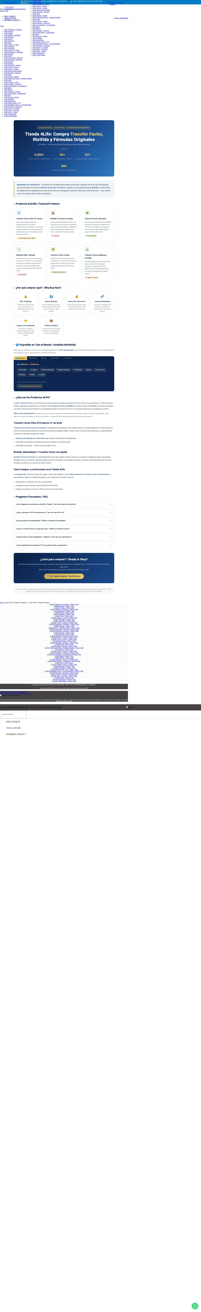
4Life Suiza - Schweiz (11, 110)
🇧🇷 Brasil (42, 374)
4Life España (8, 61)
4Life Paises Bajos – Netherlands (43, 32)
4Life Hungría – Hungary (40, 12)
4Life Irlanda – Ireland (39, 16)
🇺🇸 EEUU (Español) (47, 370)
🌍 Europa (33, 358)
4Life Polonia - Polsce (11, 97)
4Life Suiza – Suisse (39, 51)
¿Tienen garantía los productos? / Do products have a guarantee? (41, 545)
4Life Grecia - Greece (11, 69)
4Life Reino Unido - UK (12, 103)
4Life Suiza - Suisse (10, 112)
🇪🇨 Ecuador (22, 370)
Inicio (2, 602)
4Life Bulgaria (9, 41)
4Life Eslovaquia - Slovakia (13, 58)
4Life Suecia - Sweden (11, 108)
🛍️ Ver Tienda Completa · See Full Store (64, 576)
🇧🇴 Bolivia (22, 374)
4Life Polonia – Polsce (39, 36)
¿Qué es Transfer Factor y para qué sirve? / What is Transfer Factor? (43, 529)
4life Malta (36, 27)
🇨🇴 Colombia (77, 370)
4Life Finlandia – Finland (40, 4)
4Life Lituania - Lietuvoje (12, 84)
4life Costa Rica (9, 48)
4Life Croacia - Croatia (11, 50)
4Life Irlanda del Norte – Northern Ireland (46, 17)
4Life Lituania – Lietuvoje (41, 23)
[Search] (198, 714)
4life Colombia (9, 46)
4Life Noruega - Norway (12, 92)
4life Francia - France (11, 67)
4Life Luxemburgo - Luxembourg (15, 86)
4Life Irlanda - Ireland (11, 76)
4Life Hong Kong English (41, 10)
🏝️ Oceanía (67, 358)
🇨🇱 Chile (32, 374)
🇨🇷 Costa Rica (100, 370)
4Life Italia (36, 19)
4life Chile (7, 43)
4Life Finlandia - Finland (12, 65)
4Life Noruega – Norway (40, 31)
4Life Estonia (36, 2)
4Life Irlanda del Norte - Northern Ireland (18, 78)
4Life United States (38, 55)
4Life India (36, 14)
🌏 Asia (44, 358)
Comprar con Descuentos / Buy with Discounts (15, 694)
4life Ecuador (8, 54)
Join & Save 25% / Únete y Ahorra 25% (13, 692)
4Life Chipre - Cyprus (11, 45)
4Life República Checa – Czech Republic (46, 44)
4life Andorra (8, 31)
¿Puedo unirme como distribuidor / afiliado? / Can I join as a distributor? (44, 537)
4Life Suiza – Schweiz (39, 49)
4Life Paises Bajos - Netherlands (15, 93)
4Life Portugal (37, 38)
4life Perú (35, 34)
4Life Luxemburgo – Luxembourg (43, 25)
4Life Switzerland (38, 53)
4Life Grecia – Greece (39, 8)
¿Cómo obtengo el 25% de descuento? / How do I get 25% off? (40, 512)
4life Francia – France (39, 6)
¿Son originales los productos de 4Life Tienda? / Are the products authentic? (46, 504)
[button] (195, 1306)
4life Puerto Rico (38, 40)
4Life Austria (8, 33)
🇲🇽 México (33, 370)
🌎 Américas (20, 358)
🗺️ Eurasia (55, 358)
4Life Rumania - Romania (12, 107)
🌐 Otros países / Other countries (30, 386)
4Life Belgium (9, 37)
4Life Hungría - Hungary (12, 73)
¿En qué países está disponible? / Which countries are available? (41, 521)
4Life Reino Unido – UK (40, 42)
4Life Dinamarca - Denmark (13, 52)
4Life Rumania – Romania (41, 46)
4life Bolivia (8, 39)
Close (2, 26)
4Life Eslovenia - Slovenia (13, 60)
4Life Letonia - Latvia (11, 82)
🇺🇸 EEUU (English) (64, 370)
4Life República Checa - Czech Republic (17, 105)
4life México (36, 29)
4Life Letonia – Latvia (39, 21)
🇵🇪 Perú (88, 370)
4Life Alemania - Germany (13, 29)
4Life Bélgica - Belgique (12, 35)
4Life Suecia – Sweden (40, 47)
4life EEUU (8, 56)
